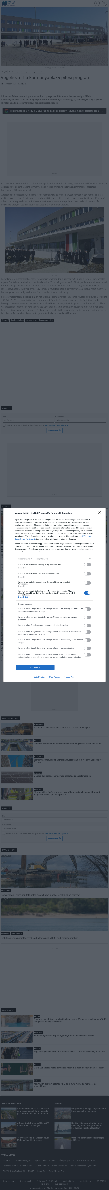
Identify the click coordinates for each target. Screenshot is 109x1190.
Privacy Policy (69, 677)
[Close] (100, 513)
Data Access (54, 677)
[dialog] (54, 595)
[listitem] (54, 558)
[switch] (87, 564)
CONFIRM (35, 668)
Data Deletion (39, 677)
